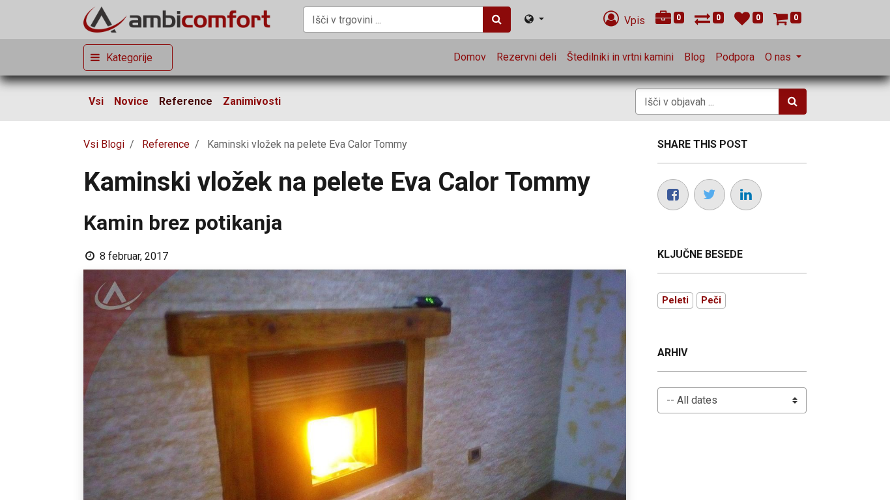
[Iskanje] (497, 20)
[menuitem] (469, 57)
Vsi (96, 101)
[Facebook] (673, 194)
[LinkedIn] (746, 194)
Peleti (675, 300)
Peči (711, 300)
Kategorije (129, 57)
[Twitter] (709, 194)
